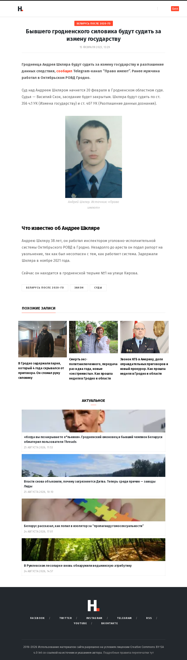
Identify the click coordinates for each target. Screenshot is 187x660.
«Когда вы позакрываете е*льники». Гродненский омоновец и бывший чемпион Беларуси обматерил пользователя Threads (93, 439)
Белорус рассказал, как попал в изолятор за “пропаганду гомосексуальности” (84, 526)
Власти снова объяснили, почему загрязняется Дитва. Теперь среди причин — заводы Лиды (90, 484)
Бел (175, 9)
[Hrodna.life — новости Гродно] (20, 9)
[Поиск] (161, 8)
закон (79, 287)
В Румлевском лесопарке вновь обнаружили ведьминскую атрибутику (78, 566)
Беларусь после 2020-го (94, 23)
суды (98, 287)
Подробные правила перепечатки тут (128, 652)
